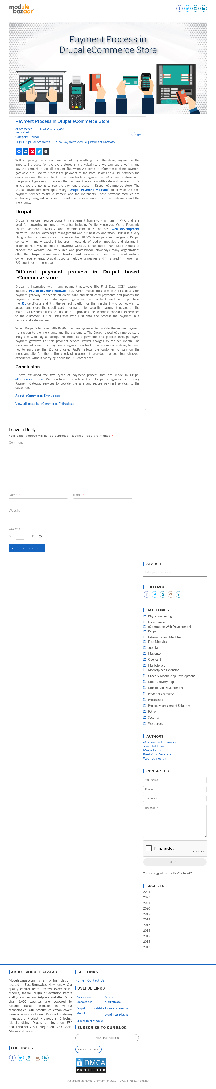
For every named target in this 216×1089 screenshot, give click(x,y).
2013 (146, 947)
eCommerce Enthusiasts (23, 131)
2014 (146, 942)
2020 (146, 908)
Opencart (154, 659)
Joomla (153, 648)
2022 (146, 897)
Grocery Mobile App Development (171, 676)
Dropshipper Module (89, 1021)
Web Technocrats (155, 758)
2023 (146, 892)
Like (138, 135)
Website (14, 510)
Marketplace (156, 666)
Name (14, 494)
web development (125, 229)
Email (78, 494)
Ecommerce (156, 622)
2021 (146, 903)
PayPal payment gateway (48, 291)
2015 (146, 936)
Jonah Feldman (153, 746)
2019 (146, 914)
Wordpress (155, 724)
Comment (16, 442)
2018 (146, 919)
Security (153, 717)
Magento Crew (153, 750)
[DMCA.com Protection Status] (91, 1072)
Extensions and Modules (164, 637)
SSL (23, 303)
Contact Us (95, 980)
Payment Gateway (102, 142)
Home (79, 980)
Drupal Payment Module (70, 142)
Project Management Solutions (169, 706)
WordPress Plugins (116, 1014)
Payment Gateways (161, 694)
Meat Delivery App (161, 682)
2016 (146, 931)
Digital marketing (160, 616)
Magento (154, 653)
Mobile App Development (165, 688)
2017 (146, 925)
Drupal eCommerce (36, 142)
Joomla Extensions (116, 1008)
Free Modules (157, 642)
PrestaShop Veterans (157, 754)
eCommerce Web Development (169, 627)
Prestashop (155, 700)
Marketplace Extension (163, 670)
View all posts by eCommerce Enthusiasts (44, 404)
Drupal (34, 137)
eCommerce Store (29, 379)
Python (152, 712)
